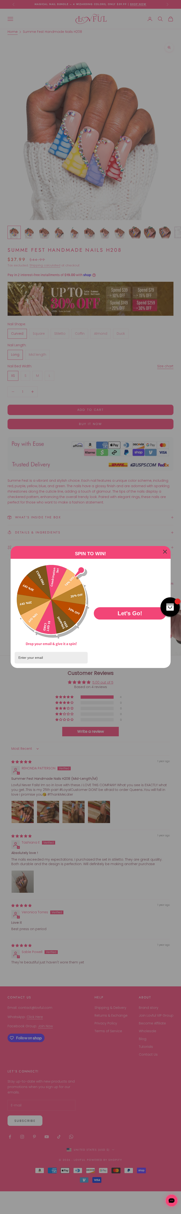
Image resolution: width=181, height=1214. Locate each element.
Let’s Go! (130, 613)
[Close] (165, 551)
